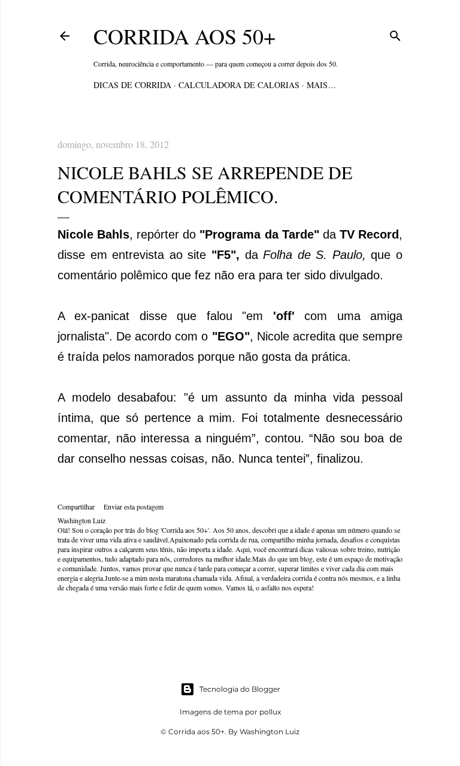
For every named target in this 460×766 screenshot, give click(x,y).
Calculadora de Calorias (238, 85)
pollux (270, 711)
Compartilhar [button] (76, 506)
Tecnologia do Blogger (239, 688)
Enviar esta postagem (134, 506)
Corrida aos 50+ (184, 36)
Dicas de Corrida (132, 85)
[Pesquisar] (395, 34)
